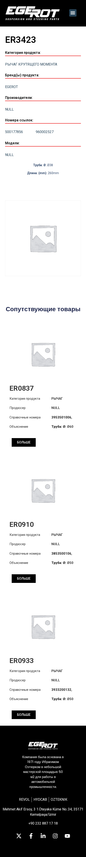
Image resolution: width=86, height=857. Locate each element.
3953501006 (61, 417)
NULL (9, 109)
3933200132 (61, 690)
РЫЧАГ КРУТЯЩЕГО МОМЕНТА (31, 64)
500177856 (14, 132)
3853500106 (61, 554)
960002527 (45, 132)
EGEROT (11, 87)
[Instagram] (55, 836)
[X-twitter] (18, 836)
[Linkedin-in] (43, 836)
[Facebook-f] (30, 836)
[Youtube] (67, 836)
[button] (73, 13)
